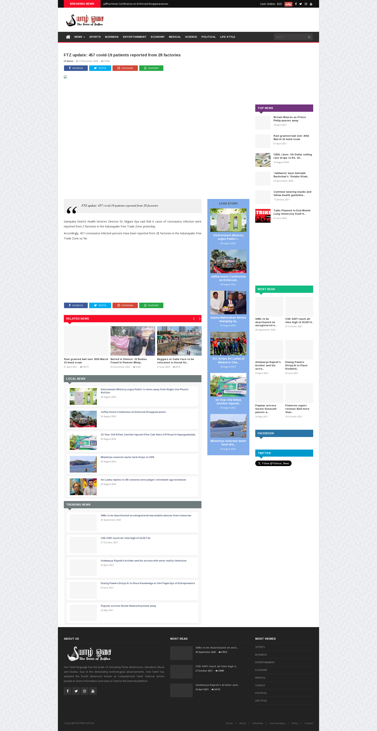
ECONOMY (158, 36)
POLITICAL (208, 36)
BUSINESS (112, 36)
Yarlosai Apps (277, 723)
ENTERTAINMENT (134, 36)
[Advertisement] (241, 19)
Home (229, 723)
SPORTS (95, 36)
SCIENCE (191, 36)
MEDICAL (175, 36)
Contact (309, 723)
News (78, 36)
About (242, 723)
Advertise (258, 723)
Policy (295, 723)
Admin (69, 61)
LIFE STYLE (227, 36)
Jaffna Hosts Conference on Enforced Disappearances (135, 3)
